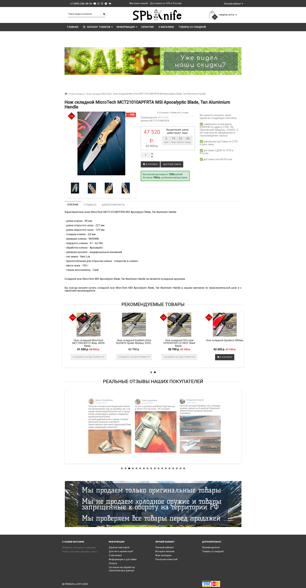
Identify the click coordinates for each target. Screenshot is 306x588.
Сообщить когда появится (85, 357)
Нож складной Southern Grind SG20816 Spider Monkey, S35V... (131, 342)
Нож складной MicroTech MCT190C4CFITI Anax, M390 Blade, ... (85, 343)
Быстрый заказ (172, 164)
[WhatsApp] (98, 3)
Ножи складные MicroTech (99, 94)
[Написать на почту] (95, 3)
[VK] (110, 3)
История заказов (165, 551)
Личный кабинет (164, 547)
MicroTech (163, 117)
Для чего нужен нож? (121, 551)
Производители (211, 547)
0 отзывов (162, 112)
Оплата (113, 563)
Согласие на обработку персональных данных (122, 569)
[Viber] (102, 3)
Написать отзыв (179, 112)
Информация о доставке (123, 559)
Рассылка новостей (166, 559)
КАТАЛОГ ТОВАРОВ (97, 27)
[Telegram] (106, 3)
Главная (72, 27)
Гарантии (147, 27)
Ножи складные (76, 94)
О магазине (166, 27)
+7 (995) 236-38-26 (81, 3)
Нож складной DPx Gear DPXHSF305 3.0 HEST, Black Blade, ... (176, 343)
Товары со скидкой (192, 27)
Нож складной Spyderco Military (221, 340)
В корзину (151, 164)
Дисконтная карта (119, 547)
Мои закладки (163, 555)
